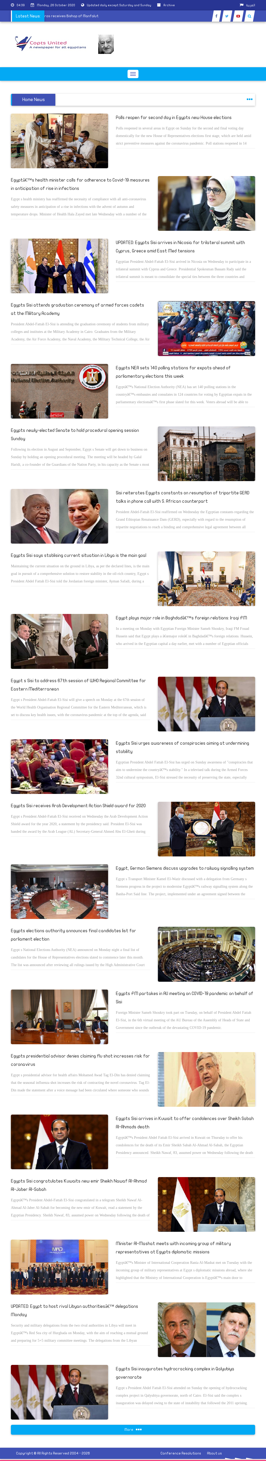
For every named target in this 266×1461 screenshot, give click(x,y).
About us (214, 1453)
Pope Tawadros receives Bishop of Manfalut (75, 16)
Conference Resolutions (181, 1453)
